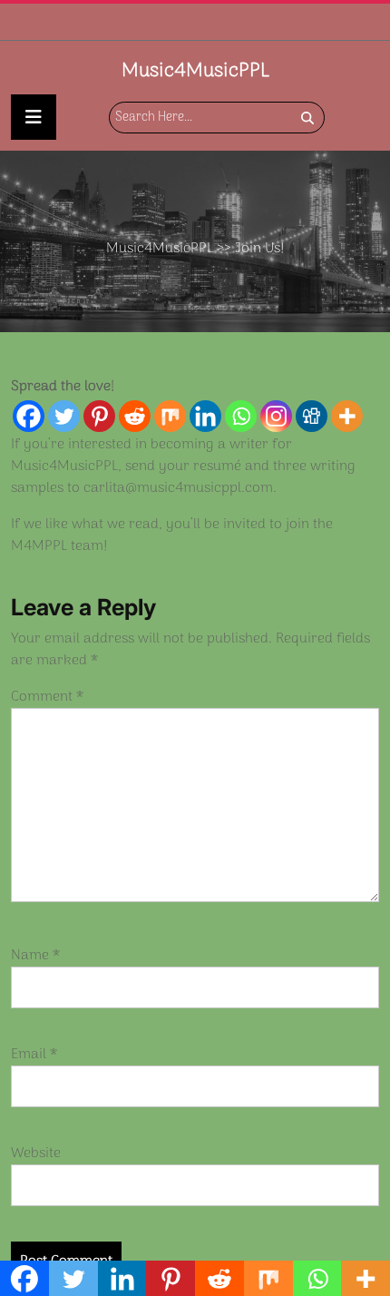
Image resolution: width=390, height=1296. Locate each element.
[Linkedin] (205, 416)
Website (36, 1153)
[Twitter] (64, 416)
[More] (347, 416)
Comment (47, 697)
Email (34, 1054)
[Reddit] (135, 416)
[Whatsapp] (241, 416)
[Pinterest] (99, 416)
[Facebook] (28, 416)
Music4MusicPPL (195, 70)
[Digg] (311, 416)
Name (35, 956)
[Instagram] (276, 416)
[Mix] (170, 416)
